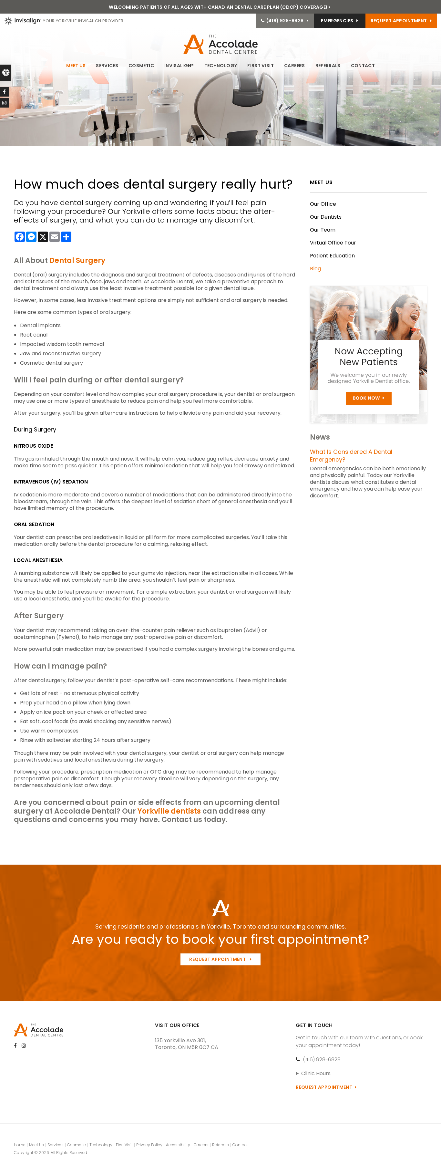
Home (20, 1145)
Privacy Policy (149, 1145)
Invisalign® (179, 65)
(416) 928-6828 (322, 1059)
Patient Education (332, 255)
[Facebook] (4, 92)
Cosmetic (141, 65)
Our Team (322, 230)
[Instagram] (4, 103)
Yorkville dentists (168, 811)
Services (107, 65)
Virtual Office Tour (333, 242)
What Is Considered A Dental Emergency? (351, 455)
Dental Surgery (77, 260)
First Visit (260, 65)
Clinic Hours (316, 1073)
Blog (315, 268)
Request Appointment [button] (399, 20)
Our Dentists (326, 217)
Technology (220, 65)
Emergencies (337, 20)
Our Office (323, 204)
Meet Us (76, 65)
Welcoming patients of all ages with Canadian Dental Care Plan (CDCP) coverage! (218, 7)
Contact (363, 65)
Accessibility (178, 1145)
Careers (294, 65)
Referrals (328, 65)
